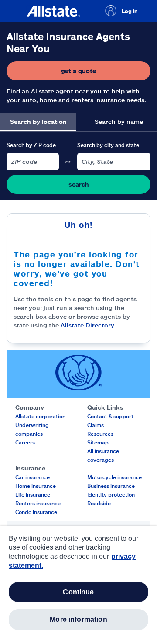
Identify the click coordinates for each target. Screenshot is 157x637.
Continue (78, 592)
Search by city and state (108, 145)
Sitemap (98, 442)
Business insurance (111, 486)
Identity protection (111, 494)
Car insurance (32, 477)
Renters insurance (38, 503)
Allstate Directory (87, 325)
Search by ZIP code (31, 145)
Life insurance (32, 494)
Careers (25, 442)
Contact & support (110, 416)
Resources (100, 433)
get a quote (104, 73)
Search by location (38, 121)
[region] (78, 581)
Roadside (99, 503)
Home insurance (35, 486)
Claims (95, 425)
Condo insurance (36, 512)
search (78, 184)
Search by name (119, 121)
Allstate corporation (40, 416)
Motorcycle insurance (114, 477)
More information (78, 619)
